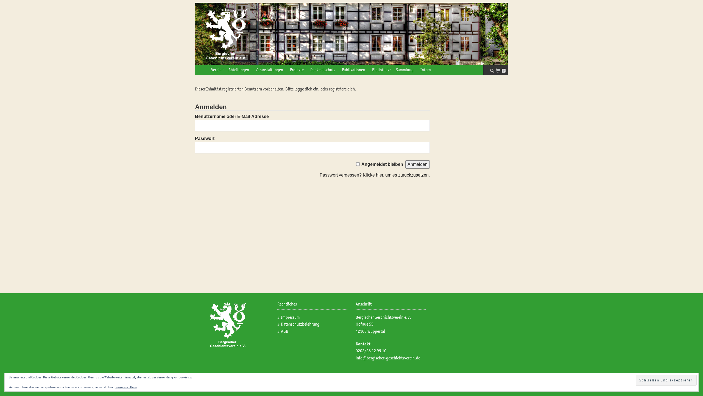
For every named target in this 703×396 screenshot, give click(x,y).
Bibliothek (380, 69)
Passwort (204, 138)
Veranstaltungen (269, 69)
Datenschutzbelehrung (300, 324)
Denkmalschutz (322, 69)
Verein (216, 69)
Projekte (297, 69)
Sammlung (405, 69)
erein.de (413, 358)
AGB (284, 331)
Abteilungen (238, 69)
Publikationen (353, 69)
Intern (425, 69)
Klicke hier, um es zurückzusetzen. (396, 175)
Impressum (290, 317)
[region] (351, 34)
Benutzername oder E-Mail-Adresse (232, 116)
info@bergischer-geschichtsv (381, 358)
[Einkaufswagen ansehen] (499, 71)
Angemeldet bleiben (382, 164)
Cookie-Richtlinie (126, 387)
